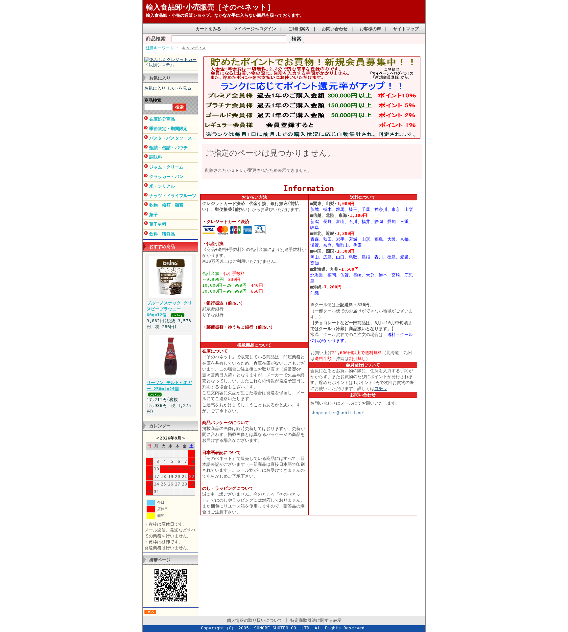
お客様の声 (370, 28)
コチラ (380, 388)
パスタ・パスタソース (170, 138)
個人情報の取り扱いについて (254, 620)
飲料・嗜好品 (162, 234)
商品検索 (156, 38)
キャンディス (194, 48)
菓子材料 (157, 224)
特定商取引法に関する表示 (316, 620)
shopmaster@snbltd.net (338, 412)
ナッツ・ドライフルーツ (172, 195)
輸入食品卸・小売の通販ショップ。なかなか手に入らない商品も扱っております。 (225, 15)
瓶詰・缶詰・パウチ (168, 147)
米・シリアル (162, 186)
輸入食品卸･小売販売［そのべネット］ (210, 7)
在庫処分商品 (162, 119)
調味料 (155, 157)
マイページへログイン (254, 28)
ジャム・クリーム (166, 167)
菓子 (153, 214)
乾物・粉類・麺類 (166, 205)
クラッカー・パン (166, 176)
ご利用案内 (299, 28)
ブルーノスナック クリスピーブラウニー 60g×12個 (169, 309)
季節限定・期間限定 (168, 128)
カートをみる (208, 28)
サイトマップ (406, 28)
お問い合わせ (334, 28)
